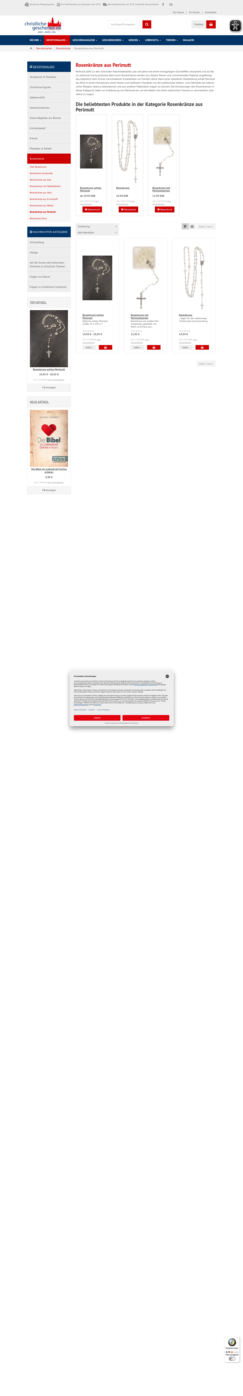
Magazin (188, 40)
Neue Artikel (39, 402)
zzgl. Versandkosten (56, 379)
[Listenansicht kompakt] (192, 226)
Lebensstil (152, 40)
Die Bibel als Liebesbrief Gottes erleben (49, 470)
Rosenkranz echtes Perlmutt (90, 189)
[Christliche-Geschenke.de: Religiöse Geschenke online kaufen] (43, 25)
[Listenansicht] (185, 226)
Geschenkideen (112, 40)
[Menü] (238, 1338)
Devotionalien (56, 40)
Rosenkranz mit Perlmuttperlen (161, 189)
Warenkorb (93, 209)
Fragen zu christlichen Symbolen (48, 286)
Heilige (34, 252)
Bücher (35, 40)
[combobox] (97, 226)
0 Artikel (198, 24)
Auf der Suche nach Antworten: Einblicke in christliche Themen (47, 264)
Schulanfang (37, 242)
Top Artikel (38, 302)
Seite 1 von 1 (206, 226)
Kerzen (134, 40)
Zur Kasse (178, 12)
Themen (171, 40)
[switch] (232, 1359)
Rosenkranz (122, 188)
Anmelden (211, 12)
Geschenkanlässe (84, 40)
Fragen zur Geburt (40, 276)
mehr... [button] (89, 347)
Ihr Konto (194, 12)
